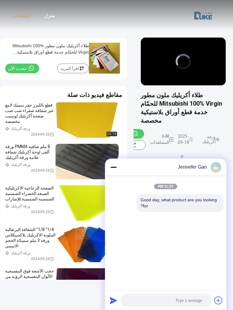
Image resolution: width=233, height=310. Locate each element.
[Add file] (218, 300)
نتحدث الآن (17, 68)
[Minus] (113, 167)
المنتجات (22, 15)
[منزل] (203, 15)
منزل (49, 15)
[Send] (113, 300)
